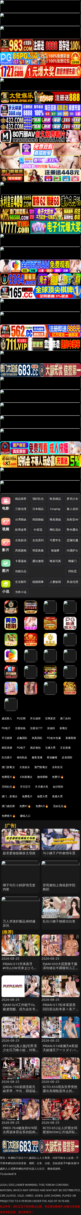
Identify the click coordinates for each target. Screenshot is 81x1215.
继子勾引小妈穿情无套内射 (19, 887)
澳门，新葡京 (9, 796)
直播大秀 (57, 796)
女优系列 (38, 540)
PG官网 (21, 718)
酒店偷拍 (35, 747)
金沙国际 (58, 786)
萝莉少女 (72, 499)
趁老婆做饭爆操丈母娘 (19, 853)
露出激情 (38, 561)
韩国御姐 (38, 519)
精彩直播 (7, 747)
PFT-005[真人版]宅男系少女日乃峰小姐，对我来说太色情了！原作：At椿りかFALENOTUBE (20, 1052)
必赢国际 (22, 738)
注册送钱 (20, 728)
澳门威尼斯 (8, 806)
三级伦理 (21, 509)
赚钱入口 (25, 816)
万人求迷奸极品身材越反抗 (19, 923)
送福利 (51, 728)
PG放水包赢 (54, 738)
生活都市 (21, 582)
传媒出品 (21, 571)
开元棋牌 (35, 718)
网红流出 (55, 530)
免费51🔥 (58, 777)
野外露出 (72, 530)
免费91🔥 (25, 806)
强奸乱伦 (38, 499)
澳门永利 (65, 718)
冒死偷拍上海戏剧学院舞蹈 (59, 887)
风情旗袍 (21, 550)
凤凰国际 (37, 738)
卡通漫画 (21, 561)
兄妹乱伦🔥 (60, 806)
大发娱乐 (24, 767)
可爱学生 (55, 540)
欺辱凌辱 (21, 530)
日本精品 (38, 509)
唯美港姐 (55, 519)
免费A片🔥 (42, 806)
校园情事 (38, 582)
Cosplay (55, 509)
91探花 (38, 530)
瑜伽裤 (55, 550)
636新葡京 (26, 777)
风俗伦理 (72, 582)
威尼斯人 (7, 718)
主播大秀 (50, 747)
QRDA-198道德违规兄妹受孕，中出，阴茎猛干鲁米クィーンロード (19, 1090)
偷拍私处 (22, 757)
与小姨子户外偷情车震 (59, 853)
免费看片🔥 (9, 777)
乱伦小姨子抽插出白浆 (59, 921)
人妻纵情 (55, 582)
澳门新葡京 (8, 767)
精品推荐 (21, 499)
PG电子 (6, 728)
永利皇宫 (57, 767)
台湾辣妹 (21, 519)
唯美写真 (55, 561)
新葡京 (63, 728)
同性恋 (72, 571)
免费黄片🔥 (9, 816)
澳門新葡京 (41, 767)
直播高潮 (70, 738)
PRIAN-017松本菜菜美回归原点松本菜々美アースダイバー (59, 1008)
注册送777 (36, 728)
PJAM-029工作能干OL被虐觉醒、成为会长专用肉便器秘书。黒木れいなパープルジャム (19, 1010)
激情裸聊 (42, 777)
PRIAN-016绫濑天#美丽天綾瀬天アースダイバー (60, 1050)
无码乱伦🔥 (9, 786)
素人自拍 (72, 509)
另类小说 (21, 592)
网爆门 (72, 561)
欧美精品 (55, 499)
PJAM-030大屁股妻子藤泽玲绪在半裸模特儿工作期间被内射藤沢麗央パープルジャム (60, 970)
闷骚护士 (72, 550)
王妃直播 (65, 747)
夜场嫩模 (52, 757)
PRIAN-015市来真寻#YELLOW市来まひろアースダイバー (20, 968)
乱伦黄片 (7, 757)
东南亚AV (72, 519)
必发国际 (67, 757)
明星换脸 (38, 550)
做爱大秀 (42, 796)
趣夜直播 (37, 757)
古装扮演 (21, 540)
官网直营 (50, 718)
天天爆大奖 (41, 786)
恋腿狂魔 (72, 540)
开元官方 (25, 786)
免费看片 (27, 796)
